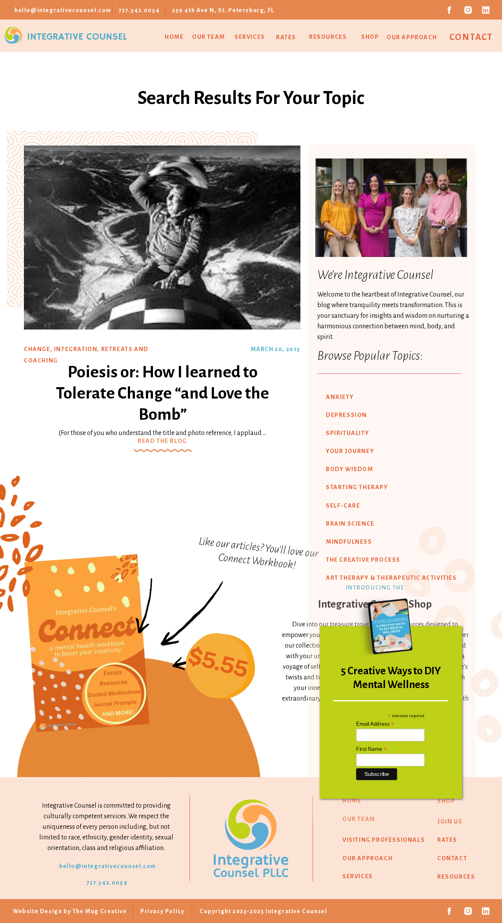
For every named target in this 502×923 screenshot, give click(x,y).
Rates (286, 37)
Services (250, 37)
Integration (76, 349)
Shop (370, 37)
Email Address (375, 724)
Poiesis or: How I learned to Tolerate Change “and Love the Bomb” (162, 393)
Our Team (208, 37)
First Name (371, 748)
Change (37, 349)
